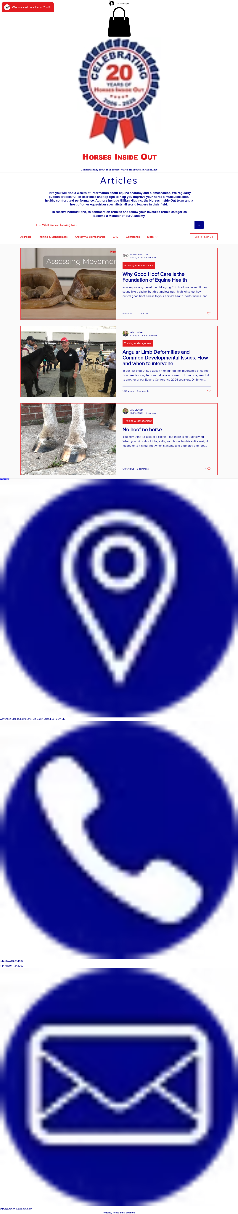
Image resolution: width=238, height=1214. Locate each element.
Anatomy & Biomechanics (90, 236)
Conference (133, 236)
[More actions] (210, 255)
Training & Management (52, 236)
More (150, 236)
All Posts (25, 236)
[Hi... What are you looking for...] (199, 225)
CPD (115, 236)
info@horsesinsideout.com (16, 1208)
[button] (119, 22)
